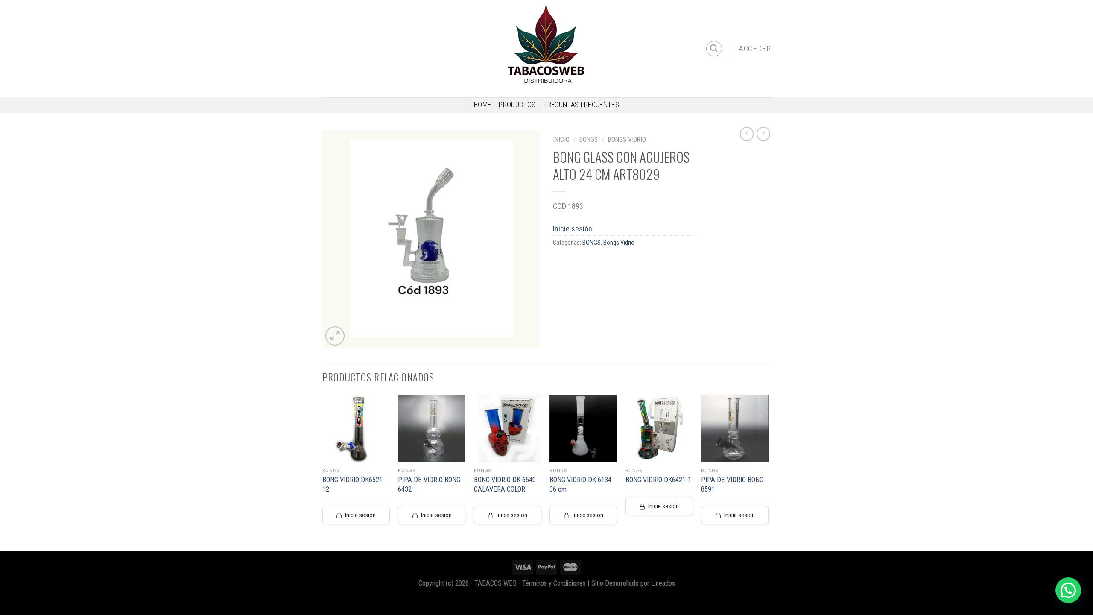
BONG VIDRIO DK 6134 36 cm (580, 484)
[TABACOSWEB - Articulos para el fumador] (546, 48)
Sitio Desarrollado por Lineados (633, 583)
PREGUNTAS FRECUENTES (581, 105)
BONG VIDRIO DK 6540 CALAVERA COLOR (505, 484)
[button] (1068, 590)
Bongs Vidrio (627, 139)
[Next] (768, 472)
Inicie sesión (572, 228)
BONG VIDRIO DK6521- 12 (353, 484)
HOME (482, 105)
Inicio (561, 139)
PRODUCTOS (517, 105)
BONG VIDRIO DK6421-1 (658, 480)
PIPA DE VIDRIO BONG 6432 (429, 484)
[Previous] (322, 472)
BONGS (588, 139)
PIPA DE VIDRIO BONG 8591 (732, 484)
